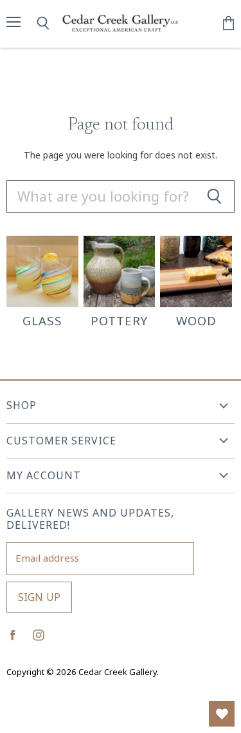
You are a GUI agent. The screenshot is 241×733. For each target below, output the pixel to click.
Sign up (39, 597)
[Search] (214, 196)
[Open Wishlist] (222, 714)
